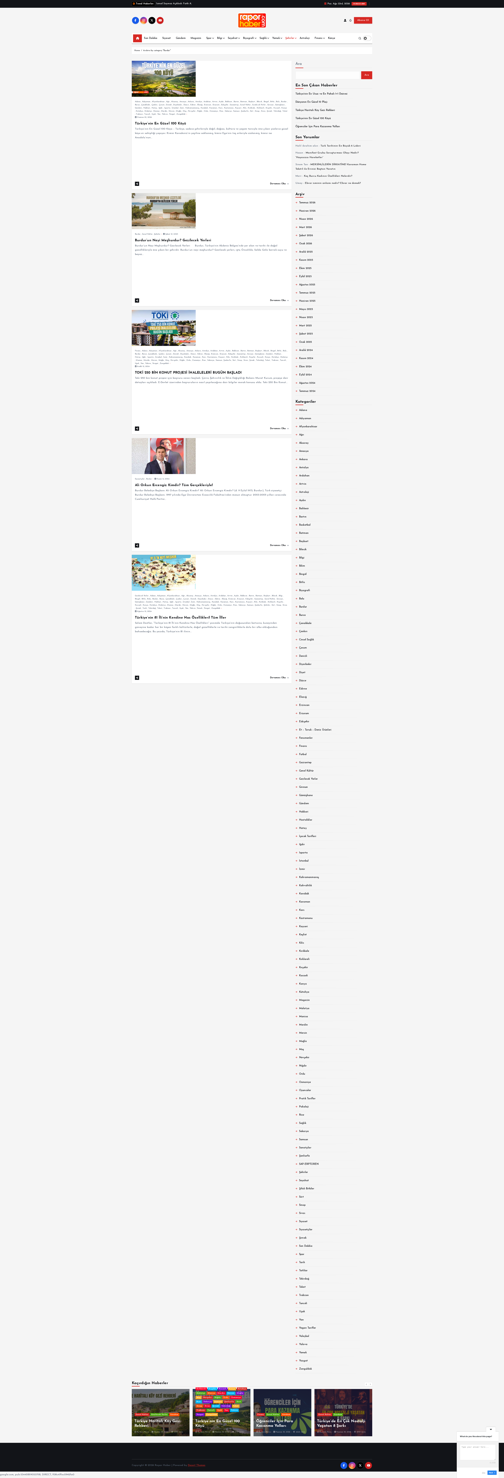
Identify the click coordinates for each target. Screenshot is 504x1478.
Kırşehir (269, 108)
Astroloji (305, 38)
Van (159, 114)
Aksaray (174, 102)
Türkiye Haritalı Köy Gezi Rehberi (315, 110)
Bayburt (251, 102)
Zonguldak (181, 114)
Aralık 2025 (306, 252)
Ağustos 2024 (307, 383)
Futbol (303, 754)
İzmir (182, 108)
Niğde (199, 111)
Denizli (169, 105)
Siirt (251, 111)
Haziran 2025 (307, 301)
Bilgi (219, 38)
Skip (483, 1473)
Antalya (198, 102)
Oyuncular (305, 1090)
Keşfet (303, 934)
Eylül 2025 (305, 276)
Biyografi (248, 38)
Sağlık (263, 38)
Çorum (161, 105)
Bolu (278, 102)
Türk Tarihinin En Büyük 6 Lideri (341, 146)
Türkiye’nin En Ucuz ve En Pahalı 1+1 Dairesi (321, 94)
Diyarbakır (177, 105)
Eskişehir (224, 105)
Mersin (171, 111)
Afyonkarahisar (158, 102)
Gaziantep (234, 105)
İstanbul (175, 108)
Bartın (236, 102)
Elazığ (199, 105)
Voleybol (304, 1336)
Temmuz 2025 (307, 293)
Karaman (213, 108)
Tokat (284, 111)
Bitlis (272, 102)
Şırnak (269, 111)
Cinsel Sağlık (306, 640)
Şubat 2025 (306, 334)
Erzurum (216, 105)
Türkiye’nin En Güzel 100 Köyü (160, 123)
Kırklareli (260, 108)
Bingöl (266, 102)
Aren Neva (144, 1432)
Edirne (193, 105)
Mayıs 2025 (306, 309)
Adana (137, 102)
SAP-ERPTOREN (309, 1164)
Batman (243, 102)
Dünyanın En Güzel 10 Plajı (311, 102)
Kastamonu (229, 108)
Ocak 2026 (305, 243)
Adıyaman (146, 102)
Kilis (244, 108)
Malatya (148, 111)
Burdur (284, 102)
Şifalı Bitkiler (306, 1188)
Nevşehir (192, 111)
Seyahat (233, 38)
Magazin (196, 38)
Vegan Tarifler (307, 1328)
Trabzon (139, 114)
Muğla (178, 111)
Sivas (263, 111)
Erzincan (207, 105)
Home (137, 51)
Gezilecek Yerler (259, 105)
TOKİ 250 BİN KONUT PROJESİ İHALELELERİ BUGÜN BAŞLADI (188, 373)
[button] (366, 1384)
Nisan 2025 (306, 317)
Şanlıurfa (244, 111)
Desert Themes (196, 1465)
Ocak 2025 (305, 342)
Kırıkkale (251, 108)
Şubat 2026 (306, 235)
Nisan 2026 (306, 219)
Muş (185, 111)
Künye (331, 38)
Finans (318, 38)
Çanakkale (145, 105)
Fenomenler (306, 738)
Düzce (186, 105)
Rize (221, 111)
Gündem (181, 38)
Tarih (145, 608)
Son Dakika (150, 38)
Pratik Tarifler (307, 1098)
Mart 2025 (305, 326)
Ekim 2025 (305, 268)
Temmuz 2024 (307, 391)
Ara (298, 64)
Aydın (221, 102)
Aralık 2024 (306, 350)
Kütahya (139, 111)
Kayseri (238, 108)
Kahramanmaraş (192, 108)
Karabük (204, 108)
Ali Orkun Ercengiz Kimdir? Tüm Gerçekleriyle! (174, 485)
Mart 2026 (305, 227)
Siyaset (166, 38)
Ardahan (207, 102)
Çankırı (154, 105)
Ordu (206, 111)
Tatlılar (303, 1270)
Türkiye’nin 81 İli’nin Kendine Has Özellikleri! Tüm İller (180, 617)
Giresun (270, 105)
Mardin (164, 111)
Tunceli (147, 114)
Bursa (137, 105)
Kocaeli (277, 108)
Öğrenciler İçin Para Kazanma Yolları (317, 126)
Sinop (257, 111)
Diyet (302, 672)
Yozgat (172, 114)
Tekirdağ (277, 111)
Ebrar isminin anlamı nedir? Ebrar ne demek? (333, 183)
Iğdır (160, 108)
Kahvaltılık (305, 885)
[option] (161, 1412)
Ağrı (168, 102)
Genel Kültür (245, 105)
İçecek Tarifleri (307, 836)
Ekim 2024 (305, 366)
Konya (284, 108)
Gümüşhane (280, 105)
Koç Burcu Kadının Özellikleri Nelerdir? (328, 176)
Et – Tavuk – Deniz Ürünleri (315, 730)
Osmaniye (214, 111)
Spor (209, 38)
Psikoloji (304, 1107)
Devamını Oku (278, 184)
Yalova (165, 114)
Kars (220, 108)
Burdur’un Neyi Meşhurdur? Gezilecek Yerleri (173, 240)
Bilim (302, 566)
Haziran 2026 (307, 211)
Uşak (154, 114)
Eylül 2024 (305, 375)
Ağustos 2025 (307, 285)
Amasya (183, 102)
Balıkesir (228, 102)
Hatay (154, 108)
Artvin (214, 102)
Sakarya (228, 111)
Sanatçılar (305, 1148)
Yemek (276, 38)
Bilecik (259, 102)
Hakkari (146, 108)
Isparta (167, 108)
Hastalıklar (305, 820)
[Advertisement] (180, 160)
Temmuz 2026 (307, 203)
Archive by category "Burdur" (156, 51)
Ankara (191, 102)
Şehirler (289, 38)
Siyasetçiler (140, 479)
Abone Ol (363, 20)
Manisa (156, 111)
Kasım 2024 (306, 358)
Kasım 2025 (306, 260)
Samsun (236, 111)
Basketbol (305, 525)
